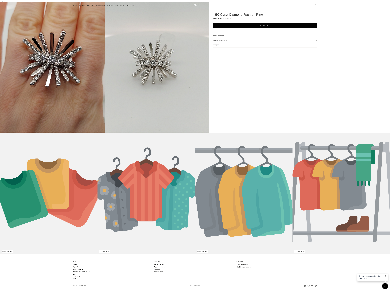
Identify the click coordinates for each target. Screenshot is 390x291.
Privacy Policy (159, 264)
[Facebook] (305, 286)
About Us (76, 267)
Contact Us (76, 276)
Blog (74, 274)
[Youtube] (312, 286)
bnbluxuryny (82, 286)
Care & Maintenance (220, 40)
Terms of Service (159, 267)
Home (75, 264)
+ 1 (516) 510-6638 (242, 264)
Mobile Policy (158, 272)
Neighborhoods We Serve (81, 272)
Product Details (218, 36)
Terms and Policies (195, 286)
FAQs (74, 279)
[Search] (306, 5)
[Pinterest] (315, 286)
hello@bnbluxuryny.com (243, 267)
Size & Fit (216, 45)
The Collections (78, 269)
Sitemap (157, 269)
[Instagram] (308, 286)
